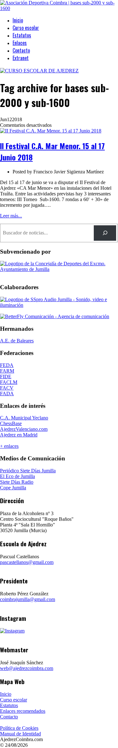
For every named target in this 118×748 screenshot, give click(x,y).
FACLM (8, 382)
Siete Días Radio (16, 482)
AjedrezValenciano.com (24, 429)
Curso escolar (26, 27)
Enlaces (20, 43)
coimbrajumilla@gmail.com (27, 599)
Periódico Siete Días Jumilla (28, 470)
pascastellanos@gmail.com (26, 562)
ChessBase (11, 423)
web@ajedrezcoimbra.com (26, 668)
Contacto (21, 50)
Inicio (18, 20)
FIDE (5, 376)
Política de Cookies (19, 728)
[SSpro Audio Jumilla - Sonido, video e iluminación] (59, 305)
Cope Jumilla (13, 487)
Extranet (21, 58)
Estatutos (22, 35)
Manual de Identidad (20, 733)
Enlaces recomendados (22, 711)
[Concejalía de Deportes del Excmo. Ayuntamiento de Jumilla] (59, 269)
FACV (7, 388)
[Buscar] (105, 233)
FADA (7, 393)
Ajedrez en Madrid (18, 434)
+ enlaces (9, 446)
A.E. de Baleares (17, 340)
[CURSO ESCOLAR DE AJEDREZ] (39, 70)
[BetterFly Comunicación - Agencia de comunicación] (54, 316)
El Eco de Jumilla (17, 476)
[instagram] (12, 630)
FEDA (7, 365)
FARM (7, 371)
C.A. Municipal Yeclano (24, 417)
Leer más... (11, 215)
